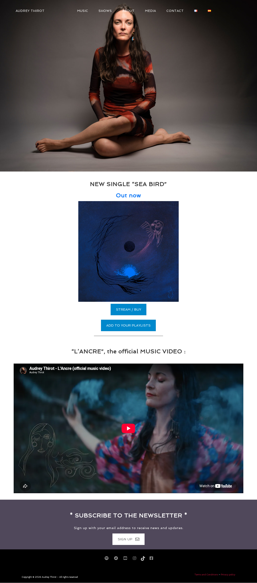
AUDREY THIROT (30, 11)
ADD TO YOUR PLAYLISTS (128, 325)
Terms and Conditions (207, 574)
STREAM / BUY (128, 309)
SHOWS (105, 11)
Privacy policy (228, 574)
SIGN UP (125, 539)
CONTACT (175, 11)
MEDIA (150, 11)
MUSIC (82, 11)
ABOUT (128, 11)
